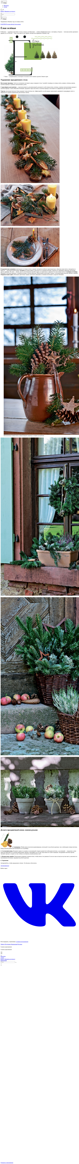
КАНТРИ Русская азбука (7, 24)
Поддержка (8, 944)
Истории (20, 944)
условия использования (22, 941)
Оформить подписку (9, 11)
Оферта (3, 944)
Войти (2, 11)
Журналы (6, 5)
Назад (4, 2)
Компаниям (14, 944)
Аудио (5, 7)
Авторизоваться (5, 865)
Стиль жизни (17, 24)
